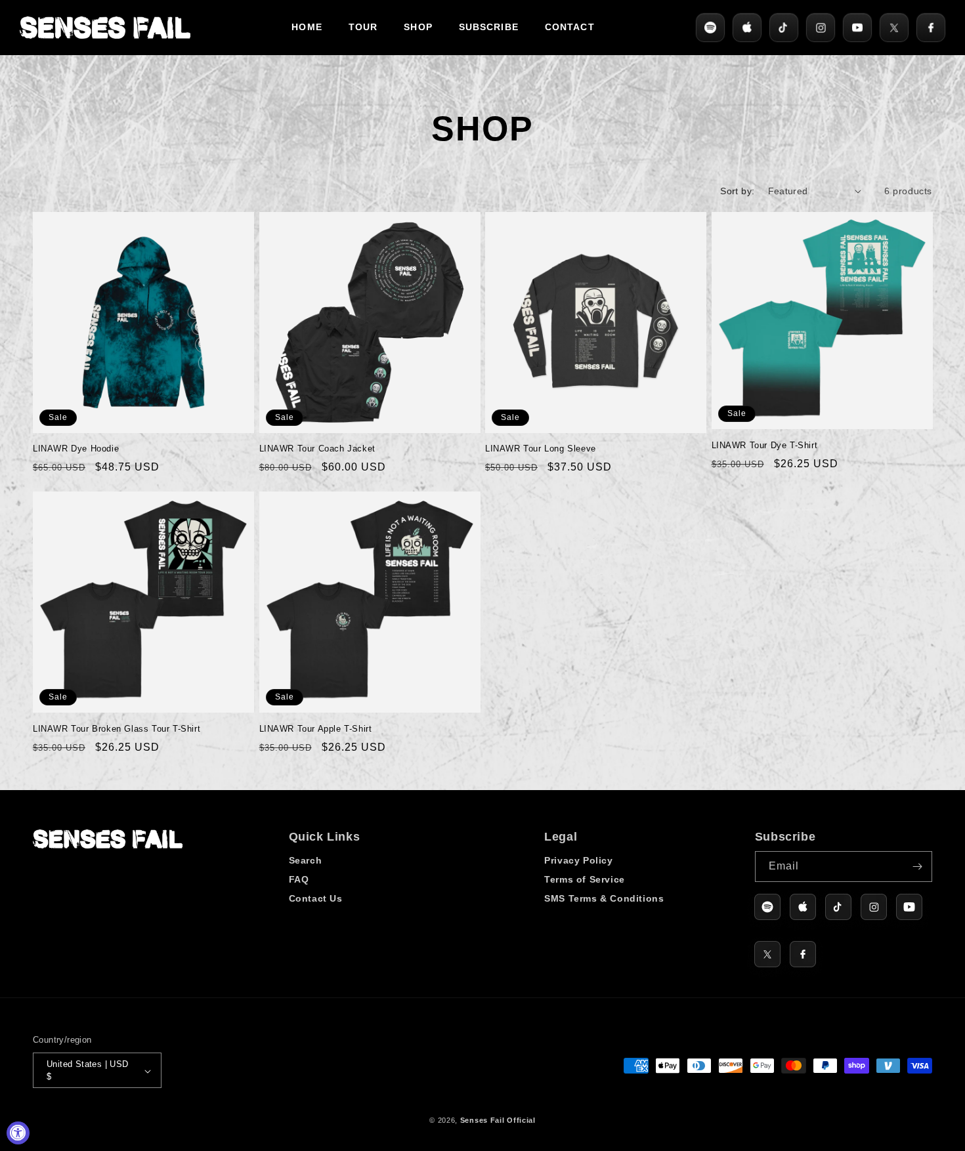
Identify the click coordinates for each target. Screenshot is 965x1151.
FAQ (299, 879)
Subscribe (489, 27)
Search (305, 860)
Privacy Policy (578, 860)
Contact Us (316, 898)
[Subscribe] (917, 866)
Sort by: (737, 191)
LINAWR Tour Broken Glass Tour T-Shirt (116, 729)
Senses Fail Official (498, 1121)
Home (306, 27)
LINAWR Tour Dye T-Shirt (765, 445)
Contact (570, 27)
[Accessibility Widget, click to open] (18, 1132)
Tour (363, 27)
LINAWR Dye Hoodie (76, 448)
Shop (418, 27)
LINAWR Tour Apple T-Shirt (315, 729)
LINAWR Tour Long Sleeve (540, 448)
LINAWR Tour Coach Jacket (317, 448)
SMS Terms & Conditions (604, 898)
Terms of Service (584, 879)
